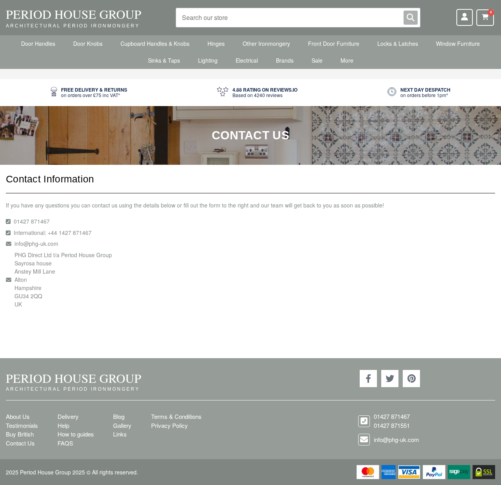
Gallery (122, 425)
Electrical (247, 60)
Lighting (208, 60)
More (347, 60)
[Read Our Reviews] (257, 92)
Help (63, 425)
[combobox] (298, 17)
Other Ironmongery (266, 43)
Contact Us (20, 443)
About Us (18, 416)
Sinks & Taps (164, 60)
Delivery (68, 416)
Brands (285, 60)
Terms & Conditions (176, 416)
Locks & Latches (397, 43)
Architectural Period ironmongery (73, 26)
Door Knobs (88, 43)
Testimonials (22, 425)
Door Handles (38, 43)
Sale (317, 60)
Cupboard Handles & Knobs (155, 43)
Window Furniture (458, 43)
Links (120, 434)
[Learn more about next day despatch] (418, 92)
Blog (118, 416)
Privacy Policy (169, 425)
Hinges (216, 43)
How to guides (76, 434)
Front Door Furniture (333, 43)
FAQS (65, 443)
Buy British (20, 434)
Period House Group (73, 13)
